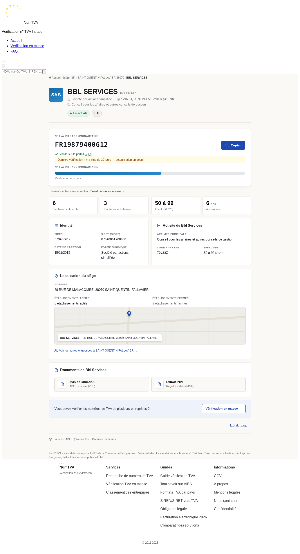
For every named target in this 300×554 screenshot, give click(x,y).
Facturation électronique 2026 (183, 517)
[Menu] (3, 61)
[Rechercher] (3, 66)
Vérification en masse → (108, 191)
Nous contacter (225, 501)
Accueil (16, 40)
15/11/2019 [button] (62, 252)
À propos (221, 484)
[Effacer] (44, 71)
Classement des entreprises (128, 492)
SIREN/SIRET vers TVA (179, 501)
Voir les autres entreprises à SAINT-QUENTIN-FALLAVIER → (98, 350)
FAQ (14, 51)
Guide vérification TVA (177, 476)
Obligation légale (173, 509)
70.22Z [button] (162, 252)
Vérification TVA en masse (126, 484)
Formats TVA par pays (177, 492)
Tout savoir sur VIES (176, 484)
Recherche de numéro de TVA (129, 476)
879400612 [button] (62, 239)
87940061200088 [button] (113, 239)
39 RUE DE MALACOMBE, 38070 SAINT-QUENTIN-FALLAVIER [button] (101, 290)
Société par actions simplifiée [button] (115, 255)
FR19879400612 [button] (81, 144)
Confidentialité (225, 509)
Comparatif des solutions (179, 525)
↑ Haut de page (237, 425)
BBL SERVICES (92, 91)
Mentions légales (227, 492)
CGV (218, 476)
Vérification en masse (27, 46)
